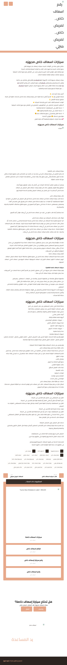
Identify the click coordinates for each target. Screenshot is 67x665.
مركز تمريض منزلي (38, 467)
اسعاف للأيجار (18, 455)
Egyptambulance (55, 451)
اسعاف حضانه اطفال (44, 455)
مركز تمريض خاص (48, 467)
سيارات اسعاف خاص (47, 463)
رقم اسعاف (48, 459)
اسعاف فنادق (26, 455)
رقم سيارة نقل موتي (58, 463)
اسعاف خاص (28, 451)
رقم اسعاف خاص (39, 459)
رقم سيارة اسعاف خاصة (17, 459)
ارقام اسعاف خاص (55, 455)
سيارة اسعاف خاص (58, 467)
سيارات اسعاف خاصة (36, 463)
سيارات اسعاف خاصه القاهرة (55, 267)
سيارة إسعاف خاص (12, 463)
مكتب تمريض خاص (28, 467)
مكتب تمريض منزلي (18, 467)
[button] (6, 4)
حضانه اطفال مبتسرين (57, 459)
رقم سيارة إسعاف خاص (29, 459)
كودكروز (6, 660)
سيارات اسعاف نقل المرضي (24, 463)
